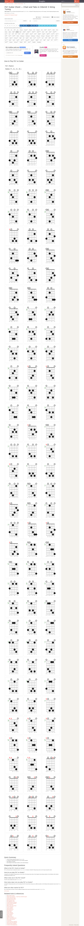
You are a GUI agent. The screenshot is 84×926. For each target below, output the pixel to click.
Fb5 (46, 31)
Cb (20, 25)
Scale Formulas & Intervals (11, 903)
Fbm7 (31, 34)
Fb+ (6, 34)
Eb (26, 25)
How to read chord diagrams (12, 922)
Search (25, 20)
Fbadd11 (34, 42)
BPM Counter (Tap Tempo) (11, 905)
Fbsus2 (26, 29)
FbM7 (27, 34)
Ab (34, 25)
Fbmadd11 (39, 42)
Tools (12, 1)
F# (47, 25)
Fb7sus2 (42, 36)
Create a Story (70, 22)
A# (52, 25)
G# (50, 25)
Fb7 (23, 34)
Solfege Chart (9, 915)
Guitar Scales (9, 911)
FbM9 (37, 40)
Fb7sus (16, 38)
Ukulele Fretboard (10, 913)
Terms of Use (71, 924)
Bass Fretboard (9, 914)
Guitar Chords (10, 3)
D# (42, 25)
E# (44, 25)
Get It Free (43, 55)
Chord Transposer (10, 906)
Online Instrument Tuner (11, 897)
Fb (28, 25)
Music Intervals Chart (10, 900)
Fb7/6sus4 (28, 36)
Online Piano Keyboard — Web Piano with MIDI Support (17, 896)
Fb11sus (10, 42)
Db (23, 25)
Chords (6, 3)
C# (39, 25)
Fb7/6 (18, 36)
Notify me (27, 52)
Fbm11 (27, 40)
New (7, 1)
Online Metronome (10, 909)
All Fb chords (6, 891)
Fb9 (25, 42)
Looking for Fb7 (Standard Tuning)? (11, 15)
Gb (31, 25)
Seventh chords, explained (11, 923)
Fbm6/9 (21, 42)
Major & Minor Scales (11, 895)
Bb (36, 25)
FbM (13, 31)
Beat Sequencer (10, 910)
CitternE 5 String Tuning (18, 3)
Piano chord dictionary (11, 919)
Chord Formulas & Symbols (12, 902)
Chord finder (9, 920)
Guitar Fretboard (10, 912)
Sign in (77, 1)
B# (55, 25)
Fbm (45, 29)
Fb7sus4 (38, 36)
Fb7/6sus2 (22, 36)
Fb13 (29, 42)
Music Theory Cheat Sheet (11, 918)
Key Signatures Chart (11, 901)
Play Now (70, 40)
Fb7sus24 (48, 36)
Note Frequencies (10, 904)
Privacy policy (20, 55)
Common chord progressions (12, 924)
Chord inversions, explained (12, 921)
